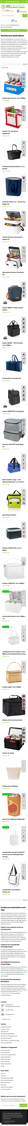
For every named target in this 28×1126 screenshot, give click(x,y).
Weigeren (13, 1121)
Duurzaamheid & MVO (6, 1042)
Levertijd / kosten (5, 1029)
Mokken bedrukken (5, 1059)
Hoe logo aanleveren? (6, 1038)
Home (2, 25)
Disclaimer (3, 1085)
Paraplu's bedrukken (6, 1063)
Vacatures (3, 1075)
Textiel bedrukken (5, 1061)
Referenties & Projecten (7, 1080)
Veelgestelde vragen (6, 1027)
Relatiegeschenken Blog (7, 1078)
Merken (3, 1066)
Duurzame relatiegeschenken (8, 1054)
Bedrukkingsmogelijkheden (8, 1033)
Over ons (3, 1073)
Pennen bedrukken (5, 1050)
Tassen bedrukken (5, 1052)
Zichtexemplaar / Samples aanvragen (10, 1040)
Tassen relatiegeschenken (12, 25)
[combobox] (12, 15)
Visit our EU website (6, 1089)
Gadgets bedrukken (6, 1057)
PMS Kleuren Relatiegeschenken (9, 1036)
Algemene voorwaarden (7, 1087)
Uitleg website (4, 1031)
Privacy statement (5, 1082)
